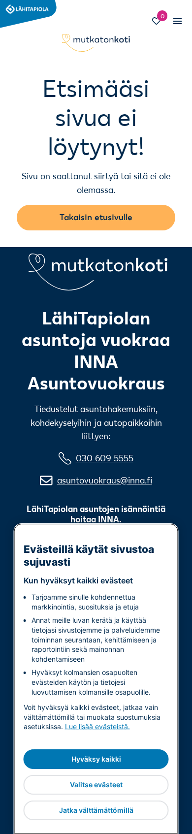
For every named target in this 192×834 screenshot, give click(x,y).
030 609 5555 (104, 458)
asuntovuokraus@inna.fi (104, 480)
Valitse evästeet (96, 784)
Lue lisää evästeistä (96, 726)
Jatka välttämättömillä (96, 810)
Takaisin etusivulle (96, 217)
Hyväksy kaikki (96, 759)
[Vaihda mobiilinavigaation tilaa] (177, 21)
